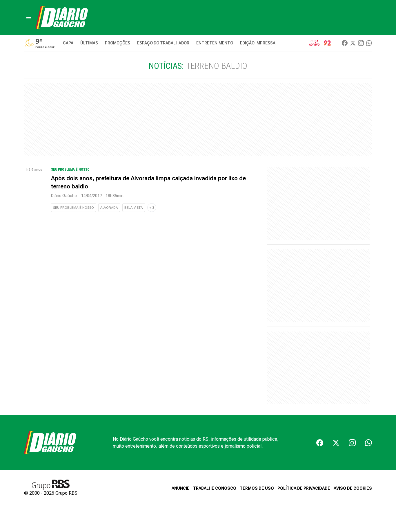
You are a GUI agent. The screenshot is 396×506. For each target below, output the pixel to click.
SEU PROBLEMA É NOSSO (73, 208)
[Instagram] (361, 43)
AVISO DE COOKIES (353, 488)
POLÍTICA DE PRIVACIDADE (303, 488)
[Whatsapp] (369, 43)
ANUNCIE (181, 488)
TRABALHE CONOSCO (214, 488)
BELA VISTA (133, 208)
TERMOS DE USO (257, 488)
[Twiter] (353, 43)
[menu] (28, 17)
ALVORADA (109, 208)
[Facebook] (345, 43)
